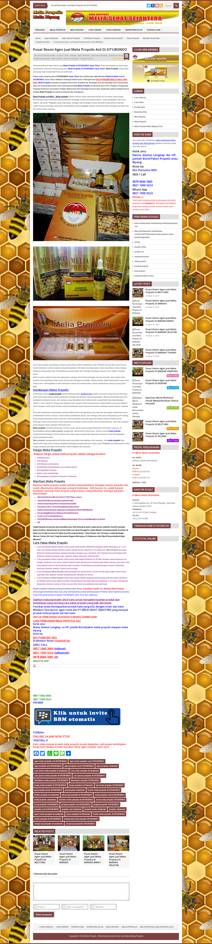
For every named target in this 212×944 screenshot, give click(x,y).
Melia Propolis (57, 30)
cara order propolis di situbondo (85, 771)
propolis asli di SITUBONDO (46, 809)
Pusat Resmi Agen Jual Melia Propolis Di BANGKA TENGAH (161, 351)
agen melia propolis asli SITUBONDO (50, 761)
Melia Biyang (77, 30)
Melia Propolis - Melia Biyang (96, 936)
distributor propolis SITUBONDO (85, 780)
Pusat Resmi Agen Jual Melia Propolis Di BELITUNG (43, 858)
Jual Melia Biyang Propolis (132, 936)
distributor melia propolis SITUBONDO (51, 780)
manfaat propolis (141, 266)
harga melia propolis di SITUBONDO (50, 785)
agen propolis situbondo (107, 766)
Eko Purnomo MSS (48, 55)
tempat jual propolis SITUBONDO (80, 824)
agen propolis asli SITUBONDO (47, 766)
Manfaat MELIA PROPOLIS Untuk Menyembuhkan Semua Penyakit (162, 400)
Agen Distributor (51, 38)
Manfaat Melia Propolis (49, 481)
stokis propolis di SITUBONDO (47, 819)
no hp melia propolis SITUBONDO (110, 800)
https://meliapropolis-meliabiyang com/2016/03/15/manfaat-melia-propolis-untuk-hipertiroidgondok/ (154, 234)
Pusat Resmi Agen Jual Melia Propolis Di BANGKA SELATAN (117, 859)
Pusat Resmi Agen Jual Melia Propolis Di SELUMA (161, 435)
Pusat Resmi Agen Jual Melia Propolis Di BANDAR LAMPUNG (162, 370)
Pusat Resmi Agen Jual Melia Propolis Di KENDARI (161, 382)
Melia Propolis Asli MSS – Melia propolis (50, 97)
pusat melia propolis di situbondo (48, 814)
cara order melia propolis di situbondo (51, 771)
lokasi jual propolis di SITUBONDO (77, 795)
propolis (85, 106)
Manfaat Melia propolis (46, 485)
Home (38, 38)
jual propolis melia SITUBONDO (48, 790)
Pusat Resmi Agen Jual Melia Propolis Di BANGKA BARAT (92, 858)
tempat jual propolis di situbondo (48, 824)
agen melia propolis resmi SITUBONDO (87, 761)
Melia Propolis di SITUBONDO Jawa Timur (81, 66)
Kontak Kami (153, 30)
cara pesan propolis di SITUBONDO (89, 776)
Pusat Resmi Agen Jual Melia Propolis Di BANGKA (67, 858)
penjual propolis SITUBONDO (106, 804)
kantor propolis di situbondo (46, 795)
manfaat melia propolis (113, 38)
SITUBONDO (62, 76)
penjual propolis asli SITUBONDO (75, 804)
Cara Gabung (113, 30)
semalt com (139, 252)
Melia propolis (39, 440)
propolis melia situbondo (95, 809)
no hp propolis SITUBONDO (46, 804)
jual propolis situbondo (75, 790)
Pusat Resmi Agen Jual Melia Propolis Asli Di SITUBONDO (80, 49)
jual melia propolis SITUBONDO (109, 785)
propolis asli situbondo (71, 809)
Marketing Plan (133, 30)
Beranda (40, 30)
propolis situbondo (117, 809)
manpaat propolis (141, 257)
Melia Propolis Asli (114, 76)
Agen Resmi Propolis (71, 38)
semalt (137, 242)
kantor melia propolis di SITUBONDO (104, 790)
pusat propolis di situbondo (78, 814)
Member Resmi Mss (151, 38)
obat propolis (139, 271)
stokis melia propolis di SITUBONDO (109, 814)
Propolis (52, 103)
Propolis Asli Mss (43, 42)
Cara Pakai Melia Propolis (50, 543)
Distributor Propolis (92, 38)
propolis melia (140, 247)
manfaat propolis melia (143, 276)
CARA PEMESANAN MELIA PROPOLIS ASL (56, 621)
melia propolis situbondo (45, 800)
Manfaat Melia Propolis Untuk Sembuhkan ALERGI (72, 5)
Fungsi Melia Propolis (47, 450)
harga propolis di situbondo (81, 785)
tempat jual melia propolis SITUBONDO (81, 819)
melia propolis (55, 394)
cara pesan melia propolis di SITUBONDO (52, 776)
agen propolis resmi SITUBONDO (79, 766)
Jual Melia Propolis (91, 589)
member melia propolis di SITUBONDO (76, 800)
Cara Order (94, 30)
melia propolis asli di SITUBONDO (109, 795)
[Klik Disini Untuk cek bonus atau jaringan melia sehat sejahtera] (157, 69)
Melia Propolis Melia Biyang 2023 (148, 126)
